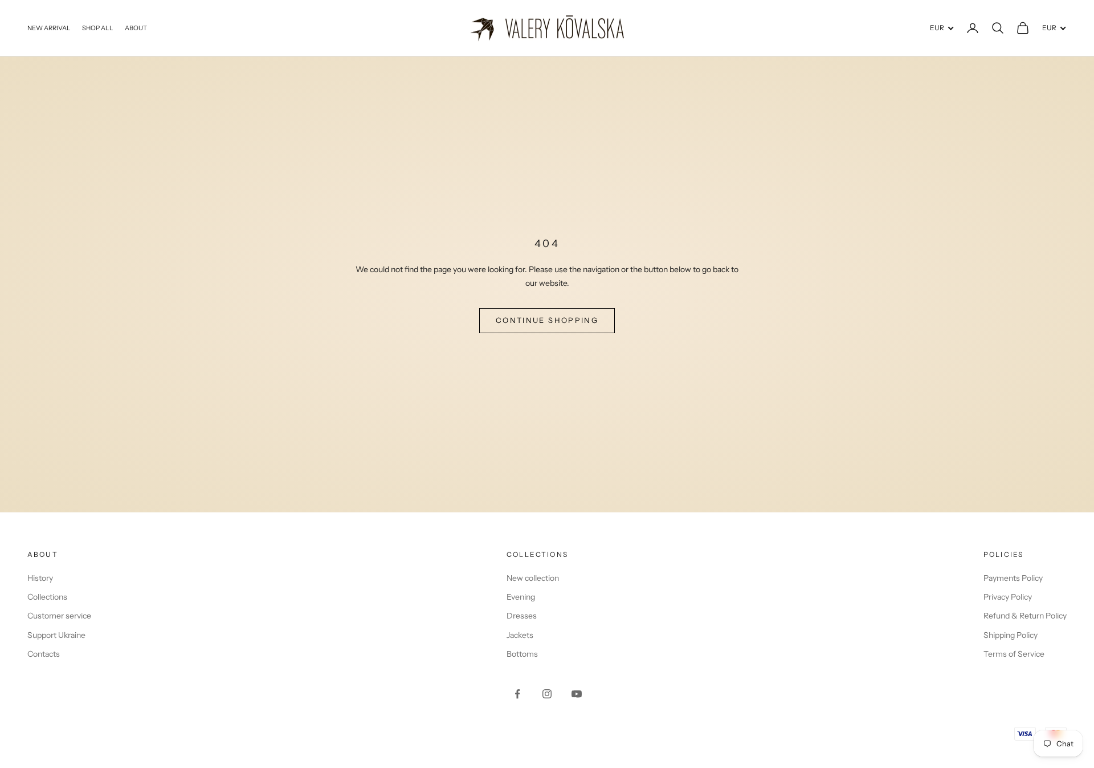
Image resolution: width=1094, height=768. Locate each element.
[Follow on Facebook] (517, 694)
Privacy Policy (1007, 597)
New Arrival (49, 28)
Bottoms (522, 654)
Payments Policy (1013, 578)
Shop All (97, 28)
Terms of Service (1013, 654)
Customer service (59, 616)
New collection (533, 578)
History (40, 578)
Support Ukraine (56, 635)
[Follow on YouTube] (576, 694)
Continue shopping (547, 320)
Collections (47, 597)
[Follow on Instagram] (547, 694)
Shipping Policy (1010, 635)
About (136, 28)
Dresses (522, 616)
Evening (521, 597)
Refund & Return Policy (1025, 616)
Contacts (43, 654)
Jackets (520, 635)
